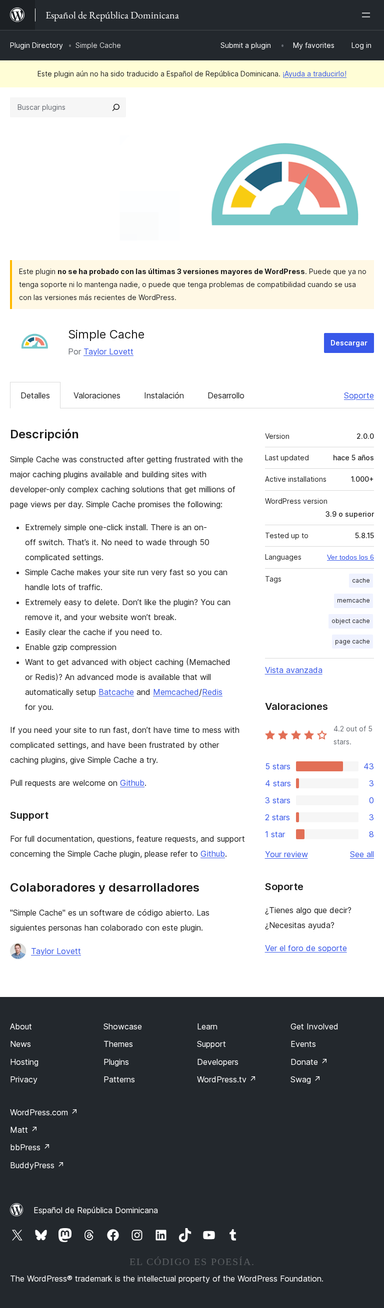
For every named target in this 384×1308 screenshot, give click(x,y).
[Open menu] (368, 15)
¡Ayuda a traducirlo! (314, 73)
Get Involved (314, 1026)
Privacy (24, 1079)
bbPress (30, 1147)
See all (362, 854)
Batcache (116, 692)
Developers (217, 1062)
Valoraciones (97, 395)
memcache (353, 600)
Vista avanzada (293, 670)
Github (132, 783)
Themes (118, 1044)
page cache (352, 641)
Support (211, 1044)
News (20, 1044)
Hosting (24, 1062)
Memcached (176, 692)
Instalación (164, 395)
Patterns (119, 1079)
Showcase (123, 1026)
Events (303, 1044)
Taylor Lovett (109, 351)
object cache (351, 621)
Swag (305, 1079)
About (21, 1026)
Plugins (116, 1062)
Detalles (35, 395)
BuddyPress (37, 1165)
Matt (24, 1130)
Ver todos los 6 (350, 557)
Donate (309, 1062)
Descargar (349, 342)
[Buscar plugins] (116, 107)
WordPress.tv (226, 1079)
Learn (207, 1026)
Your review (286, 854)
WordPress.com (44, 1112)
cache (361, 580)
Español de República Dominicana (96, 1210)
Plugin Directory (36, 45)
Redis (212, 692)
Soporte (359, 395)
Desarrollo (226, 395)
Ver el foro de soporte (306, 948)
